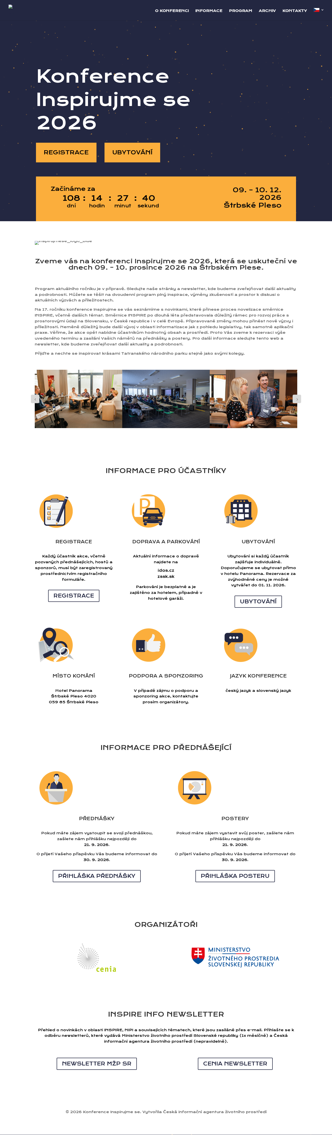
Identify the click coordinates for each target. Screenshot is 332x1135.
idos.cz (166, 570)
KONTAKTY (294, 11)
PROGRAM (240, 11)
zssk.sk (166, 576)
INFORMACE (208, 11)
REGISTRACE (66, 152)
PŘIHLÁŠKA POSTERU (235, 876)
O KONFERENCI (172, 11)
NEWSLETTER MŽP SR (96, 1064)
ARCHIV (267, 11)
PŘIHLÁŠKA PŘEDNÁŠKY (96, 876)
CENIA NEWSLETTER (235, 1064)
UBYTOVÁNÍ (132, 152)
